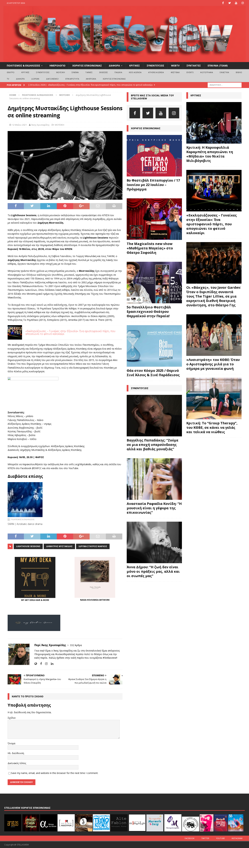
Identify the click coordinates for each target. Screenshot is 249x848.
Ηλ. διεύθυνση (16, 753)
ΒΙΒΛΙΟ (239, 72)
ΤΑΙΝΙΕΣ (88, 72)
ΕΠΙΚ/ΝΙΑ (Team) (218, 65)
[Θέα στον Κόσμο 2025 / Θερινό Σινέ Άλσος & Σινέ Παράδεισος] (154, 346)
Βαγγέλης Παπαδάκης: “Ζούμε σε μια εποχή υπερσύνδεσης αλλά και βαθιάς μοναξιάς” (152, 444)
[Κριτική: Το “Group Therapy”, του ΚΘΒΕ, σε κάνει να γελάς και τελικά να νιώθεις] (214, 398)
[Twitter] (230, 3)
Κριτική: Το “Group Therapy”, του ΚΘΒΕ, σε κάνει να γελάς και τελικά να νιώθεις (211, 427)
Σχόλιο (12, 717)
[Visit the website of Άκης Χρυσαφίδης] (35, 663)
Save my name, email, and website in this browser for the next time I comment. (54, 773)
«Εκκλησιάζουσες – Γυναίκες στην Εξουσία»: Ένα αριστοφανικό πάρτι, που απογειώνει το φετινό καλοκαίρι (211, 224)
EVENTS (189, 72)
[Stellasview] (124, 60)
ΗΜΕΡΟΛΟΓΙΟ (57, 65)
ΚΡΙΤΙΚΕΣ (134, 65)
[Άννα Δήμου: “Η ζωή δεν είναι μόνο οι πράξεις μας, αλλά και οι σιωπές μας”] (154, 542)
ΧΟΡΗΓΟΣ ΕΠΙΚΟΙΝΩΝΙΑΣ (87, 65)
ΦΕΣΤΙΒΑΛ (175, 72)
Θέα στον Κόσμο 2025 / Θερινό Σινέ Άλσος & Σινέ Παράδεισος (153, 372)
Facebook (189, 838)
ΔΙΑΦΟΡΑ (114, 65)
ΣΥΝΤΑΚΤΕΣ (193, 65)
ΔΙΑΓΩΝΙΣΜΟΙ (52, 78)
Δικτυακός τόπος (17, 763)
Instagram (237, 838)
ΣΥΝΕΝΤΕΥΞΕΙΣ (155, 65)
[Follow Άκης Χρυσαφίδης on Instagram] (45, 663)
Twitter (205, 838)
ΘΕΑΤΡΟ (11, 72)
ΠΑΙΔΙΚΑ (118, 72)
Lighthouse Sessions (28, 546)
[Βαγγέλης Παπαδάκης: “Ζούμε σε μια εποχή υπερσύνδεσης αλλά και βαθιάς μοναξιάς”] (154, 415)
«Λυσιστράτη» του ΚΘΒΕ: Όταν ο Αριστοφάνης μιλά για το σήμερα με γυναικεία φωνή (213, 364)
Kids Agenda (135, 72)
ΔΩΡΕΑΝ (35, 78)
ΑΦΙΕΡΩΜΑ (91, 78)
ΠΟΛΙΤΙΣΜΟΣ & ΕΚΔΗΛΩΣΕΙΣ (23, 65)
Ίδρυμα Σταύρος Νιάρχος (93, 546)
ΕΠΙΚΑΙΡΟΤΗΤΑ (72, 78)
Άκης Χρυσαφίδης (40, 124)
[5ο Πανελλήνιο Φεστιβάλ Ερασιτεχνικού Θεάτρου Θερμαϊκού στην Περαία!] (154, 282)
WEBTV (175, 65)
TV (8, 78)
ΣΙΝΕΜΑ (75, 72)
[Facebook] (223, 3)
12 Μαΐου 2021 (19, 124)
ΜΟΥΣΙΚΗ (60, 72)
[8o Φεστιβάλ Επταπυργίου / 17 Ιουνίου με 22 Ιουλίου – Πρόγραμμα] (154, 155)
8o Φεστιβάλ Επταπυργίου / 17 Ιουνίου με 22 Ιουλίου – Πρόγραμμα (153, 184)
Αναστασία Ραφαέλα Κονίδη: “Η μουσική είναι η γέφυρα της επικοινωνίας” (154, 508)
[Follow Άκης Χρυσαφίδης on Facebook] (40, 663)
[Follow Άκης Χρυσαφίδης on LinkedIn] (50, 663)
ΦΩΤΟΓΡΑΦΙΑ (206, 72)
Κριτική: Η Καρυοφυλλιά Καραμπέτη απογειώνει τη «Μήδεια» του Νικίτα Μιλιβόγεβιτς (209, 154)
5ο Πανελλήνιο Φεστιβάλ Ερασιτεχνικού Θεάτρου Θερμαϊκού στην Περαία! (149, 311)
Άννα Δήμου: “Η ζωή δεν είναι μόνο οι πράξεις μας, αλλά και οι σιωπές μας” (153, 571)
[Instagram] (243, 3)
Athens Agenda (156, 72)
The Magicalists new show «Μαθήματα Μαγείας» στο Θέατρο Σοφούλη (150, 248)
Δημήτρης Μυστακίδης (59, 546)
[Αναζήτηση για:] (225, 84)
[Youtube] (236, 3)
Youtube (220, 838)
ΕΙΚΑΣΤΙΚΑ (224, 72)
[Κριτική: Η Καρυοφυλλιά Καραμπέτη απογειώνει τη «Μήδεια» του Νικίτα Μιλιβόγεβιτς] (214, 123)
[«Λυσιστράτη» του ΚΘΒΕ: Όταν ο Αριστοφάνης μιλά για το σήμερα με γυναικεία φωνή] (214, 335)
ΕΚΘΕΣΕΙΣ (103, 72)
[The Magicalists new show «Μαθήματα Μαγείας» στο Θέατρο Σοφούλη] (154, 219)
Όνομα (11, 743)
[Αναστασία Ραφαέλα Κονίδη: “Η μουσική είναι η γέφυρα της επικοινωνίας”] (154, 479)
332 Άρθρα (76, 645)
